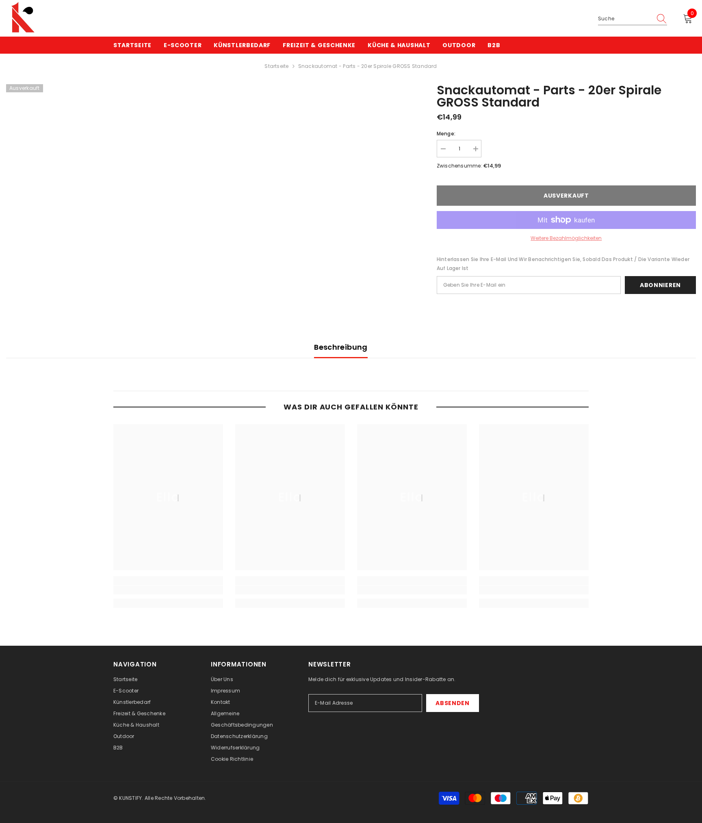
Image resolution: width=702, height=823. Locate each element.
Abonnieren (660, 285)
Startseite (276, 66)
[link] (168, 590)
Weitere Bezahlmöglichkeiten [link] (566, 238)
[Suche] (632, 19)
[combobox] (625, 19)
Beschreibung (340, 347)
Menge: (446, 133)
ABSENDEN (453, 703)
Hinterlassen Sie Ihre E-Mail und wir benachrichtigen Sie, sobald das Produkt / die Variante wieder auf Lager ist (563, 264)
